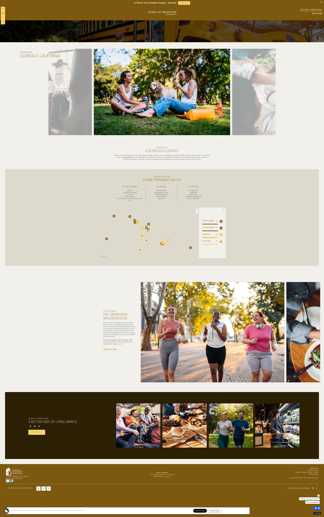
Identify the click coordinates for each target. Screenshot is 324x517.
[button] (321, 2)
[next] (146, 278)
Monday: (310, 470)
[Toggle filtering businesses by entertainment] (221, 228)
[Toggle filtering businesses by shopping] (221, 234)
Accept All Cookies (200, 511)
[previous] (142, 278)
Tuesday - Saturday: (301, 472)
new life (113, 340)
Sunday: (310, 474)
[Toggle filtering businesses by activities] (221, 241)
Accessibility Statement (25, 488)
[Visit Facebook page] (30, 426)
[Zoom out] (197, 212)
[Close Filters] (224, 210)
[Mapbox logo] (102, 257)
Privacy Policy (12, 488)
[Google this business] (35, 426)
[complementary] (317, 503)
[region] (148, 233)
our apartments (127, 157)
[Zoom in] (197, 209)
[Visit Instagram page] (39, 426)
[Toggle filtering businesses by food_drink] (221, 221)
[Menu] (3, 10)
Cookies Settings (214, 511)
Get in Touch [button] (36, 432)
